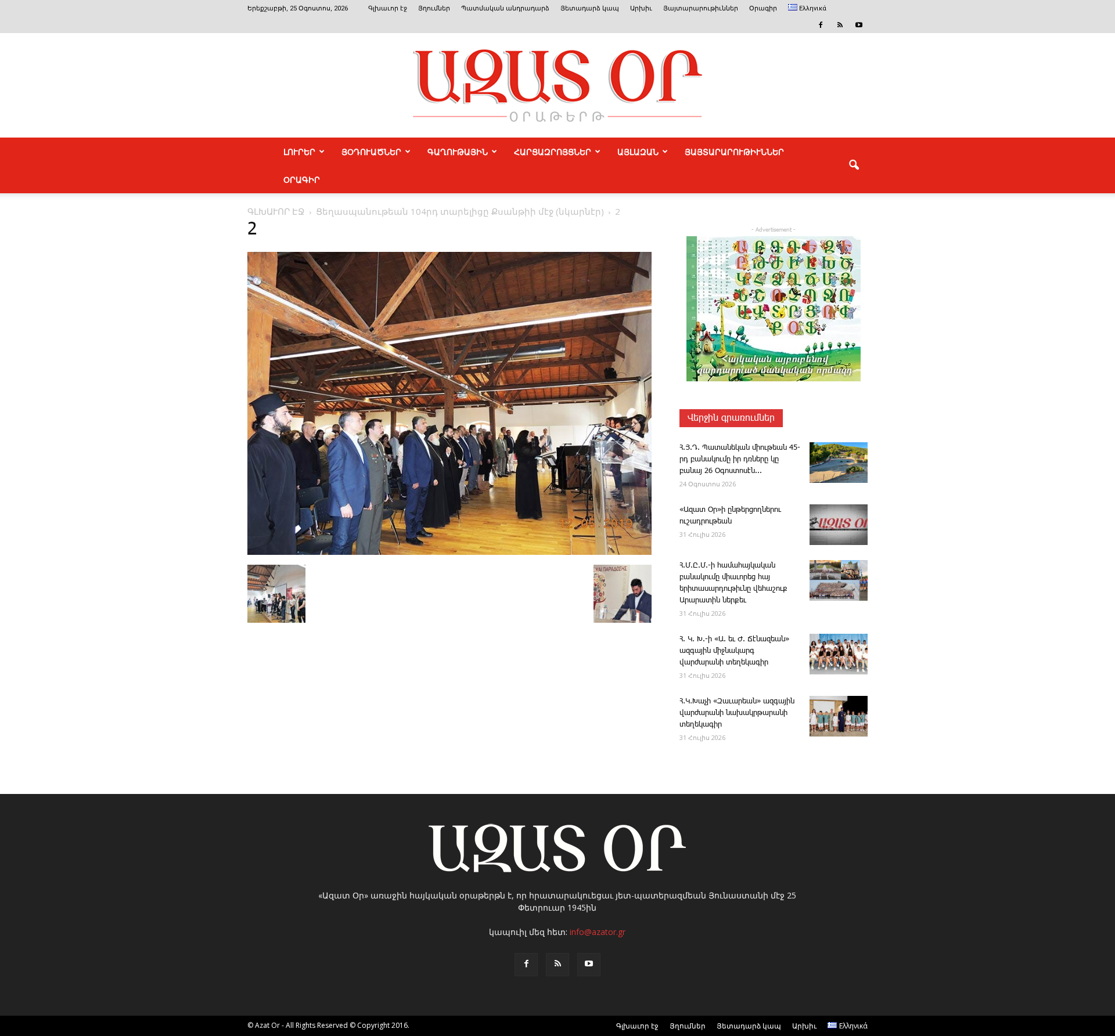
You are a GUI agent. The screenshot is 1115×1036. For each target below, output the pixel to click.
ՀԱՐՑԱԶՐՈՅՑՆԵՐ (552, 151)
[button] (854, 165)
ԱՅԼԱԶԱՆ (638, 151)
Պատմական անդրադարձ (505, 8)
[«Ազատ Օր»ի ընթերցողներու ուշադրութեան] (839, 524)
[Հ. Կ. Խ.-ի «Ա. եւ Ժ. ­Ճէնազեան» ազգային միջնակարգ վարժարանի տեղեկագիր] (839, 654)
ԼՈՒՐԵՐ (299, 151)
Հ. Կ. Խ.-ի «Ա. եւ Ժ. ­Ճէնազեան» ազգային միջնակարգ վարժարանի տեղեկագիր (734, 651)
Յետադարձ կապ (589, 8)
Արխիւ (641, 8)
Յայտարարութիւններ (700, 8)
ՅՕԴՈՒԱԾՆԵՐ (371, 151)
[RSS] (839, 25)
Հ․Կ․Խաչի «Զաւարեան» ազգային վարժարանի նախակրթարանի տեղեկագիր (736, 713)
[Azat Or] (557, 85)
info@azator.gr (597, 931)
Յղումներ (434, 8)
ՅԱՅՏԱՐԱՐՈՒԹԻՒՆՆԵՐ (734, 151)
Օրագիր (763, 8)
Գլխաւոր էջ (387, 8)
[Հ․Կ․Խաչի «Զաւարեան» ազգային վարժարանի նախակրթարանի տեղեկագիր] (839, 716)
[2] (449, 552)
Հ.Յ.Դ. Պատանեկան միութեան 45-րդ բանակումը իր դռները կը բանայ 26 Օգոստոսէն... (739, 459)
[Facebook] (820, 25)
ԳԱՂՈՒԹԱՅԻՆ (457, 151)
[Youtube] (859, 25)
